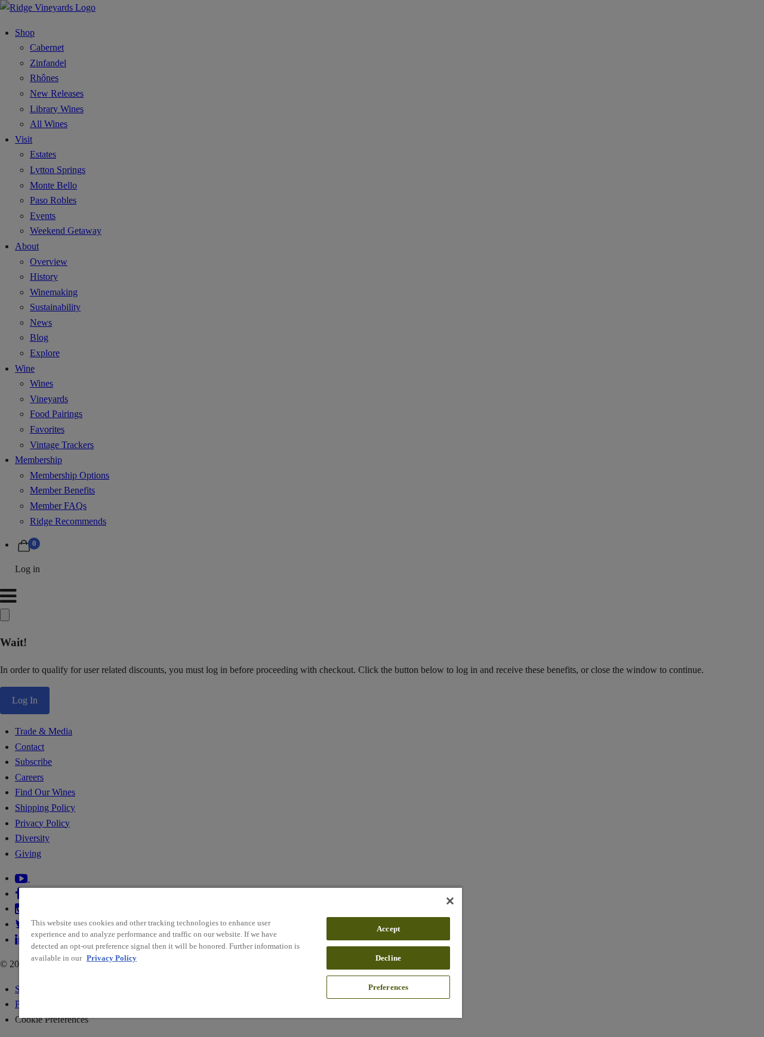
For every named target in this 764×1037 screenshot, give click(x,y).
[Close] (450, 901)
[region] (240, 952)
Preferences (388, 987)
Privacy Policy (112, 957)
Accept (388, 928)
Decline (388, 957)
